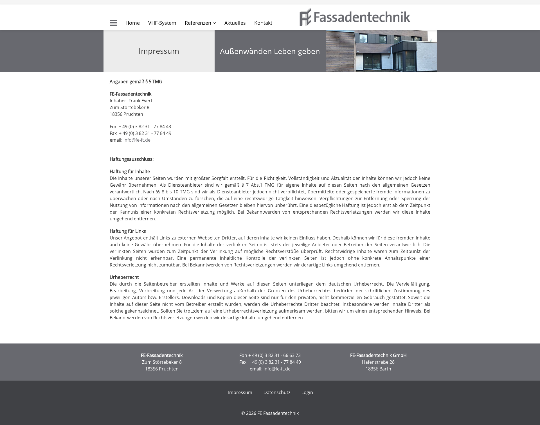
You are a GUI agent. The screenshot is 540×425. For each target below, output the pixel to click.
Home (132, 22)
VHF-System (162, 22)
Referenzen (198, 22)
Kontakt (263, 22)
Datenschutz (277, 392)
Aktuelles (235, 22)
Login (307, 392)
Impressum (240, 392)
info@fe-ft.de (136, 140)
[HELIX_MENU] (113, 23)
